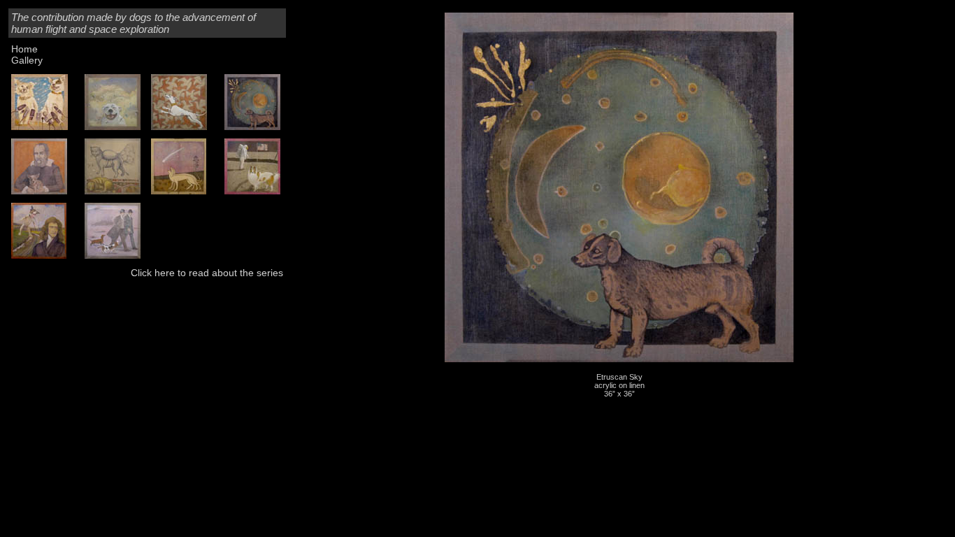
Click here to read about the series (207, 272)
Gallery (27, 60)
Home (24, 49)
